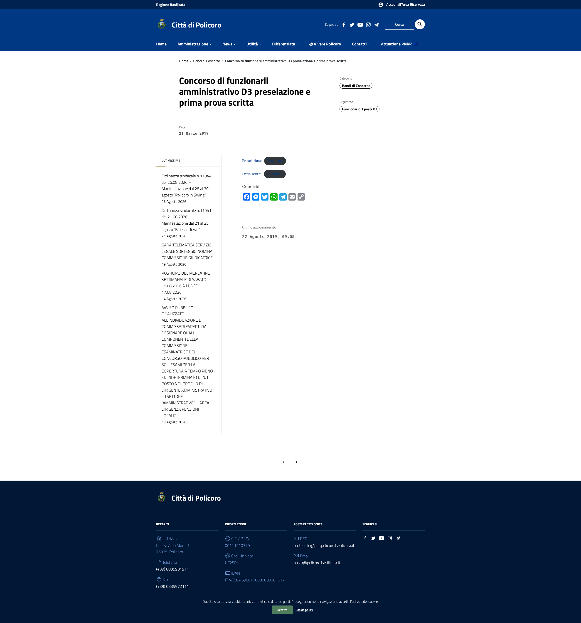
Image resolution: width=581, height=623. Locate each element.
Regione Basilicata (170, 4)
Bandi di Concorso (206, 61)
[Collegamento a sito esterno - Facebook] (343, 24)
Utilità (252, 44)
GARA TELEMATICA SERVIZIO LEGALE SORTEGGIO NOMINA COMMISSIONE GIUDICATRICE (187, 254)
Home (161, 44)
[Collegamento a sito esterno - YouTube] (360, 24)
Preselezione (252, 161)
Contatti (359, 44)
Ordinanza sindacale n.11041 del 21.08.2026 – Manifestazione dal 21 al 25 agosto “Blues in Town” (186, 223)
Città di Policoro (196, 24)
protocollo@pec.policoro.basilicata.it (324, 545)
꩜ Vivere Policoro (325, 44)
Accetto (282, 609)
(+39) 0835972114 (172, 586)
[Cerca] (420, 24)
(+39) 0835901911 (172, 569)
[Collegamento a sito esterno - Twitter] (352, 24)
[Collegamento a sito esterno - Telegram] (376, 24)
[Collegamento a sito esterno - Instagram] (368, 24)
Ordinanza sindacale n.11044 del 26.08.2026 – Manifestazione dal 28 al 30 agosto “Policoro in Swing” (186, 188)
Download (275, 161)
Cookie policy (304, 609)
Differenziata (283, 44)
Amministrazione (192, 44)
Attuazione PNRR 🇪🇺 (399, 44)
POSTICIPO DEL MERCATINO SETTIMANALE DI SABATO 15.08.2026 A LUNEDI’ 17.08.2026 (186, 285)
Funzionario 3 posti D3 (359, 109)
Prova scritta (251, 174)
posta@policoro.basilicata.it (317, 563)
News (227, 44)
